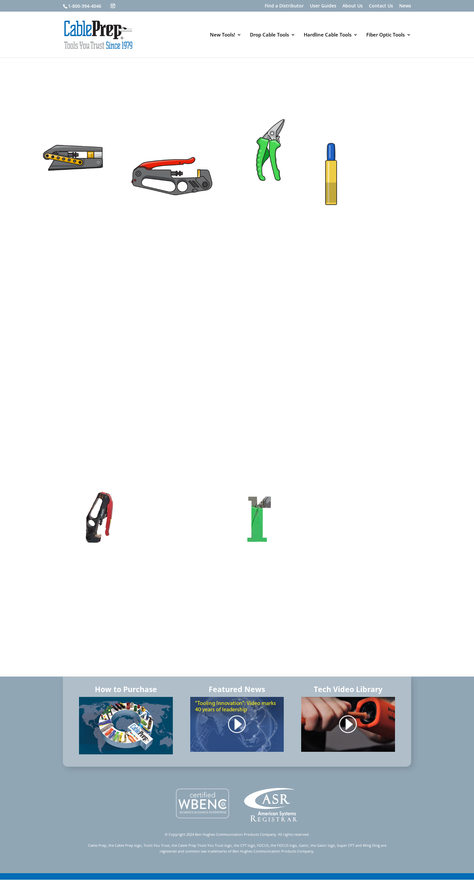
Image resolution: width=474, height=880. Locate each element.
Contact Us (381, 6)
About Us (352, 6)
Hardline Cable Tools (327, 35)
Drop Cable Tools (269, 35)
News (405, 6)
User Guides (323, 6)
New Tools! (222, 35)
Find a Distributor (284, 6)
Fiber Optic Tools (385, 35)
